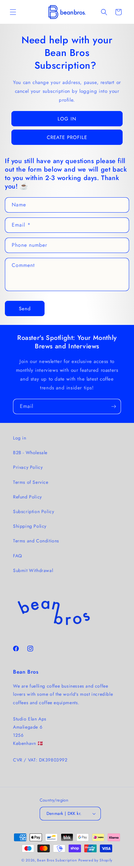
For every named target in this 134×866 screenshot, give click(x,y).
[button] (13, 12)
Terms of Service (30, 482)
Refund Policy (27, 497)
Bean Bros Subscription (57, 860)
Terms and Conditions (36, 541)
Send (25, 308)
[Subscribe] (113, 406)
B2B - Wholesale (30, 452)
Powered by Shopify (95, 860)
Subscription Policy (33, 511)
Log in (19, 438)
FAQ (17, 555)
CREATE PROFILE (67, 137)
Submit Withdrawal (33, 570)
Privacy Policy (28, 467)
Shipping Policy (30, 526)
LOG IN (67, 118)
